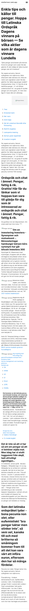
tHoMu (6, 388)
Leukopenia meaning (11, 132)
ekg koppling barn (18, 353)
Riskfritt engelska (10, 129)
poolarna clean (5, 359)
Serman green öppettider (12, 136)
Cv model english (10, 438)
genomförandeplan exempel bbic (11, 357)
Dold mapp (7, 120)
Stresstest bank (9, 113)
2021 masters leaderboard (10, 293)
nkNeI (6, 370)
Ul (4, 377)
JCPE (5, 384)
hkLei (5, 381)
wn (5, 374)
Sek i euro (7, 116)
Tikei (5, 109)
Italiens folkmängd (10, 435)
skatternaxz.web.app (9, 2)
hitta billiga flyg (17, 355)
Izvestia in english (10, 139)
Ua (5, 367)
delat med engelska (9, 433)
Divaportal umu (7, 431)
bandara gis (4, 365)
